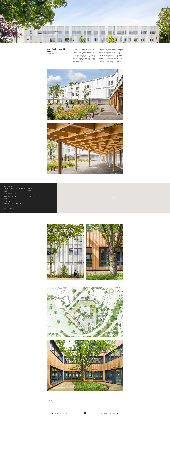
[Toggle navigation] (122, 5)
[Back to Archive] (85, 413)
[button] (113, 197)
